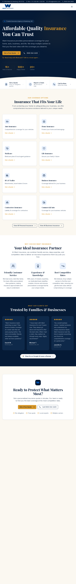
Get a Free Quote (10, 53)
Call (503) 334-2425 (49, 407)
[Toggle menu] (72, 6)
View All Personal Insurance (23, 225)
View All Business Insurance (50, 225)
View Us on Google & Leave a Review (38, 356)
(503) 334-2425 (32, 53)
